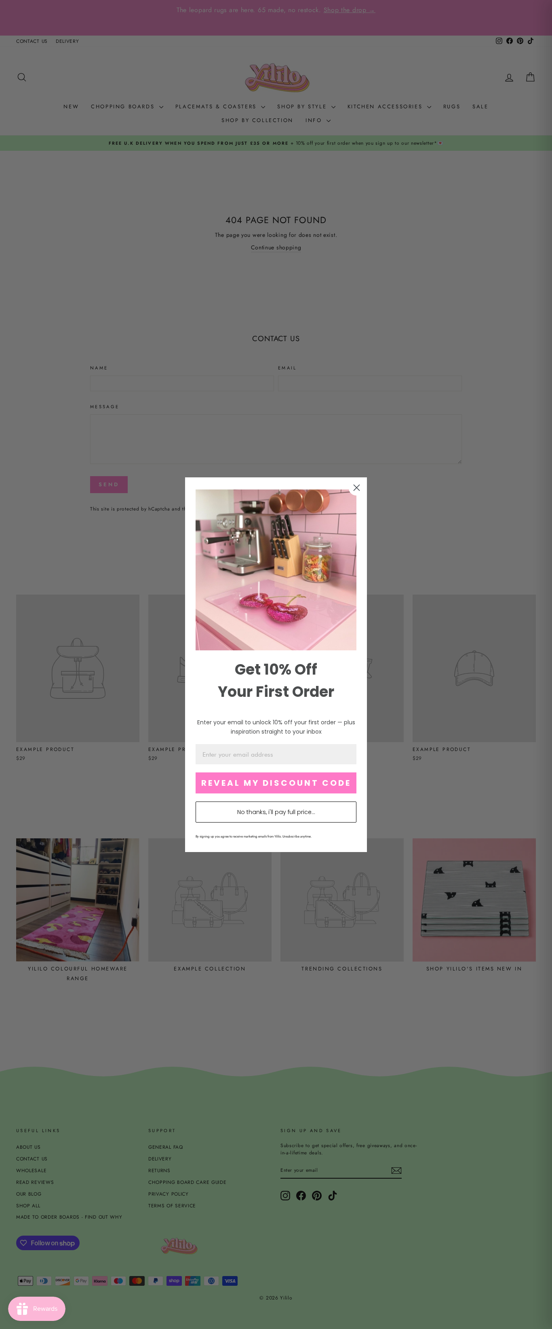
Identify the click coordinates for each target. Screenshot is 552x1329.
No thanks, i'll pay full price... (276, 812)
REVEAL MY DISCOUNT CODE (276, 783)
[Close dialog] (357, 488)
